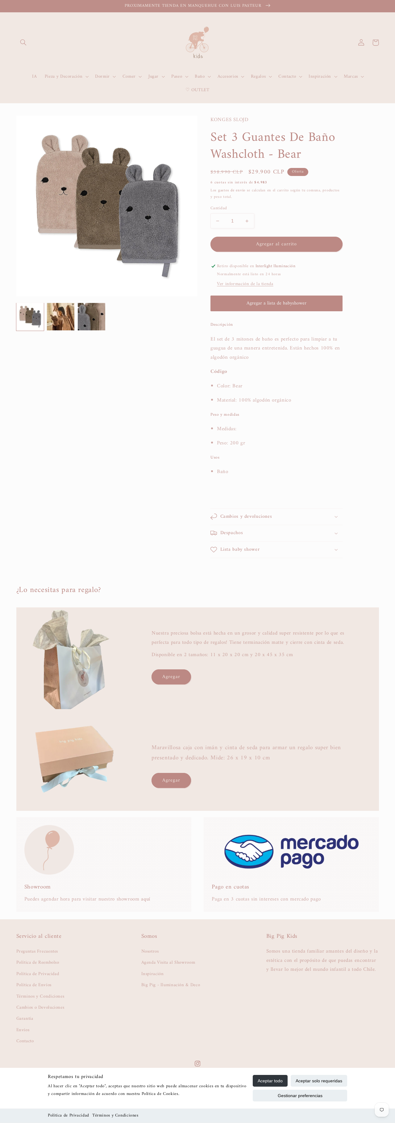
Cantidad (218, 208)
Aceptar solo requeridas (319, 1080)
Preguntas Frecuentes (37, 951)
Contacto (25, 1041)
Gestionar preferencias (300, 1095)
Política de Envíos (34, 985)
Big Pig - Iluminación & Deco (170, 985)
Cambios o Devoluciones (40, 1007)
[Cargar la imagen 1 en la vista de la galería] (30, 316)
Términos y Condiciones (115, 1115)
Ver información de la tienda (245, 284)
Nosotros (150, 951)
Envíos (23, 1030)
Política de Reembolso (37, 962)
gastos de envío (231, 190)
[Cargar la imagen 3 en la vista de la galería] (91, 316)
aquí (145, 899)
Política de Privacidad (68, 1115)
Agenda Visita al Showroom (168, 962)
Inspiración (152, 974)
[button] (23, 42)
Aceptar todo (270, 1080)
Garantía (24, 1019)
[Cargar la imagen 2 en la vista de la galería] (60, 316)
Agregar (171, 676)
